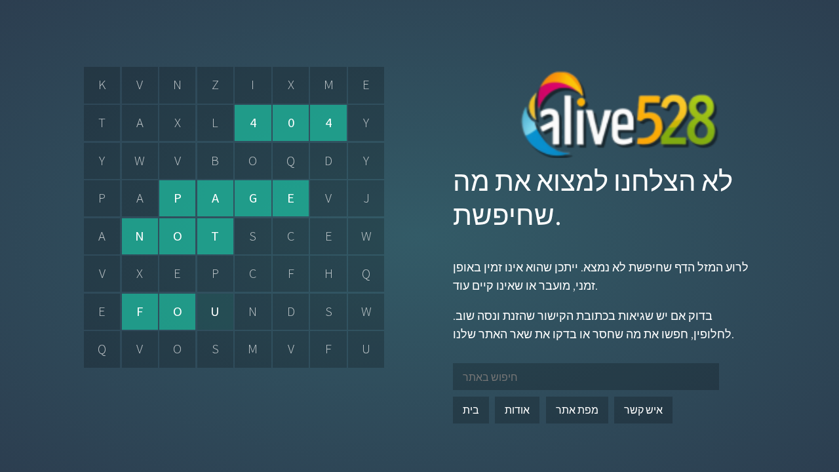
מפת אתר (577, 409)
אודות (517, 409)
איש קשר (643, 409)
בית (471, 409)
